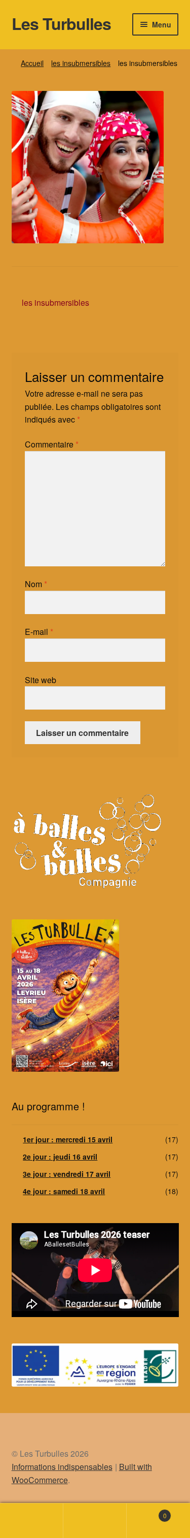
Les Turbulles (61, 23)
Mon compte (31, 1520)
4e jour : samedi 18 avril (64, 1191)
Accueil (32, 63)
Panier (147, 1512)
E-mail (39, 631)
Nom (36, 584)
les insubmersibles (80, 63)
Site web (40, 680)
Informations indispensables (62, 1466)
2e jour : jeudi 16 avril (60, 1156)
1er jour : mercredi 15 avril (67, 1139)
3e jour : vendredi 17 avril (66, 1174)
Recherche (95, 1520)
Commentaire (52, 444)
